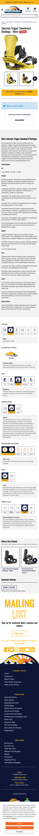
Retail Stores (9, 700)
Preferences (19, 831)
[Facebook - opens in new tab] (6, 650)
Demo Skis (8, 719)
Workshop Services (11, 703)
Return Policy (9, 679)
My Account (8, 743)
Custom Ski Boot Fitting (13, 714)
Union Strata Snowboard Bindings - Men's (10, 570)
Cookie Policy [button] (9, 816)
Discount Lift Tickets (11, 711)
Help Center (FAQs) (11, 685)
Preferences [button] (14, 818)
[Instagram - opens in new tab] (17, 650)
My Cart (35, 11)
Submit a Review (9, 587)
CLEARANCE (9, 22)
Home (3, 22)
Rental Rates (9, 706)
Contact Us (8, 676)
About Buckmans (10, 697)
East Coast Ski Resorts (12, 728)
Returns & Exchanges (12, 751)
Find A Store (28, 11)
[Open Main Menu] (2, 9)
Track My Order (10, 749)
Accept (19, 823)
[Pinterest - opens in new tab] (22, 650)
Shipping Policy (10, 760)
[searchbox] (36, 16)
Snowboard (17, 22)
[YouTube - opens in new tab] (27, 650)
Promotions (8, 757)
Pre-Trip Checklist (11, 725)
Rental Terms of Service (13, 708)
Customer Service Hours (19, 779)
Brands (7, 754)
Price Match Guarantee (12, 682)
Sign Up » (19, 633)
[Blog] (32, 650)
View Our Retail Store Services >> (19, 2)
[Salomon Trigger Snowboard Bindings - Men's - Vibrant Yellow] (11, 79)
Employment (9, 730)
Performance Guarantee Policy (15, 717)
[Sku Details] (31, 98)
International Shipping (12, 762)
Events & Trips (9, 722)
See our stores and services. (19, 785)
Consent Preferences (19, 794)
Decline (19, 827)
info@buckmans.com (19, 774)
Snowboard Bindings (27, 22)
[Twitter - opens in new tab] (11, 650)
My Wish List (9, 746)
